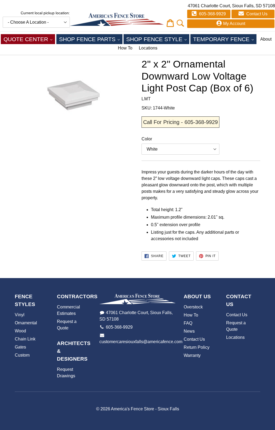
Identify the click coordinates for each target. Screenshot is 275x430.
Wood (20, 331)
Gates (20, 347)
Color (147, 139)
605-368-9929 (212, 14)
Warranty (192, 355)
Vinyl (19, 314)
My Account (234, 23)
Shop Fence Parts (90, 39)
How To (125, 48)
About (266, 39)
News (189, 331)
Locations (148, 48)
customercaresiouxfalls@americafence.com (140, 341)
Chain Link (25, 339)
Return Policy (196, 347)
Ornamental (26, 323)
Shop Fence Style (157, 39)
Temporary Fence (224, 39)
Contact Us (256, 14)
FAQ (188, 323)
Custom (22, 355)
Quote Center (29, 39)
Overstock (193, 307)
